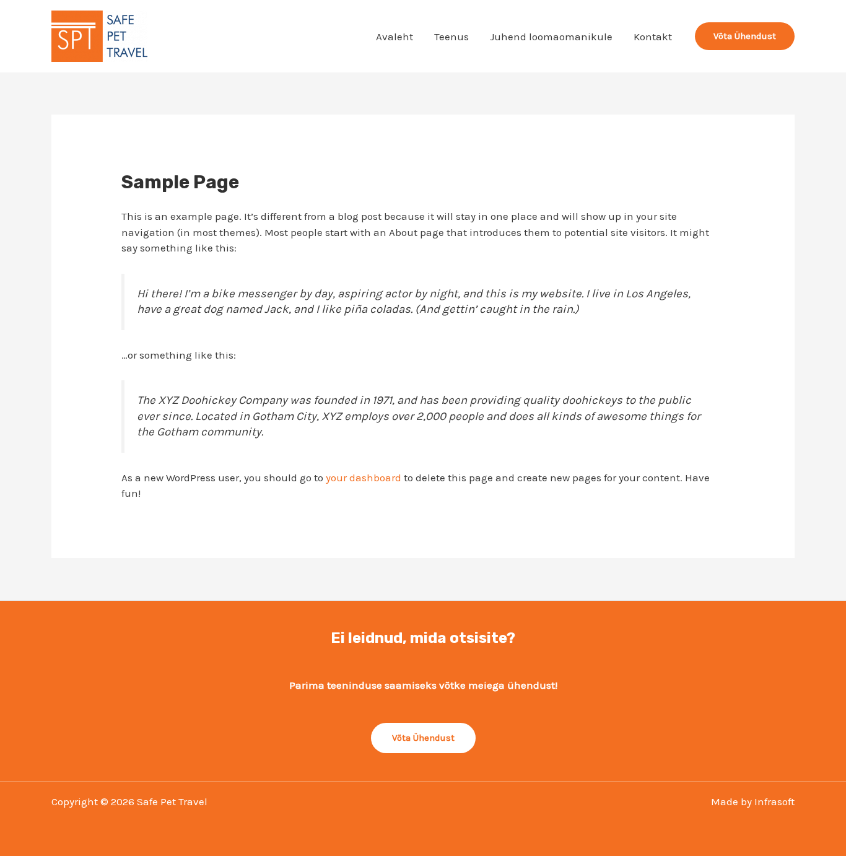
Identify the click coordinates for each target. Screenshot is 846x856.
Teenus (451, 36)
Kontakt (653, 36)
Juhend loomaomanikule (551, 36)
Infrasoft (774, 801)
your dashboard (363, 477)
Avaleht (394, 36)
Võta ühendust (423, 737)
